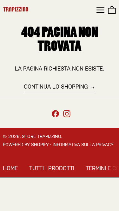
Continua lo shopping (56, 86)
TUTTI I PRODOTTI (51, 168)
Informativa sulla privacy (83, 144)
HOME (10, 168)
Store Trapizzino (41, 136)
